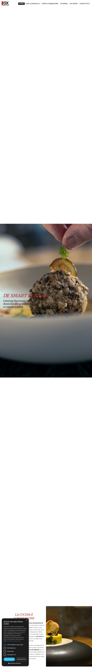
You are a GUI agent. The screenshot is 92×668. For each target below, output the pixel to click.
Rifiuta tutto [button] (21, 659)
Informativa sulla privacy (14, 641)
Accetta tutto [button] (9, 659)
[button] (15, 663)
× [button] (26, 620)
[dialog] (15, 642)
